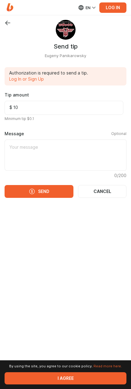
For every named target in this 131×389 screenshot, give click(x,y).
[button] (10, 7)
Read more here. (108, 366)
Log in (113, 7)
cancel (102, 191)
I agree (66, 378)
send (43, 191)
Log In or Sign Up (26, 79)
